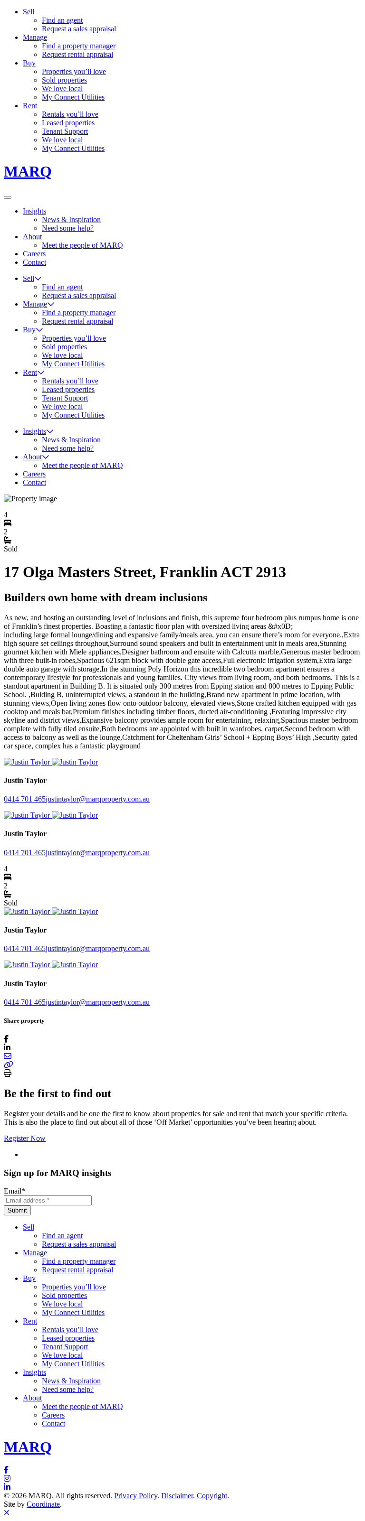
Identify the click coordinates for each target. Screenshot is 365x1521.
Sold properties (64, 80)
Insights (34, 211)
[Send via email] (7, 1056)
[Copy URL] (8, 1065)
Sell (28, 12)
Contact (34, 262)
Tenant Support (65, 131)
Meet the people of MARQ (82, 245)
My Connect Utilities (73, 97)
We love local (62, 88)
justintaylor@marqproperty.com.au (98, 799)
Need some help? (68, 228)
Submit (17, 1210)
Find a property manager (78, 46)
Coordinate (43, 1504)
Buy (29, 63)
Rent (30, 106)
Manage (35, 37)
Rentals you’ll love (70, 114)
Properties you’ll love (74, 71)
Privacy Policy (135, 1496)
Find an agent (62, 20)
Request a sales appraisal (79, 29)
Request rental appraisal (77, 54)
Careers (34, 254)
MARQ (28, 171)
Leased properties (68, 123)
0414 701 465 (25, 799)
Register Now (25, 1138)
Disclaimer (177, 1496)
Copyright (212, 1496)
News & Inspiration (71, 219)
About (32, 237)
